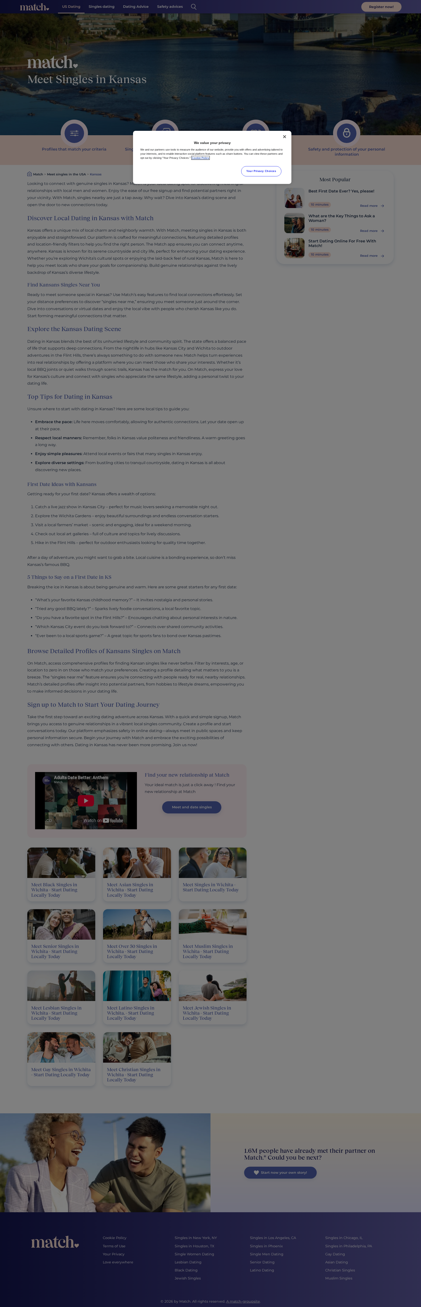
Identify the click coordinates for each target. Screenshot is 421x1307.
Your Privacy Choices (261, 171)
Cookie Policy (200, 157)
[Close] (284, 136)
